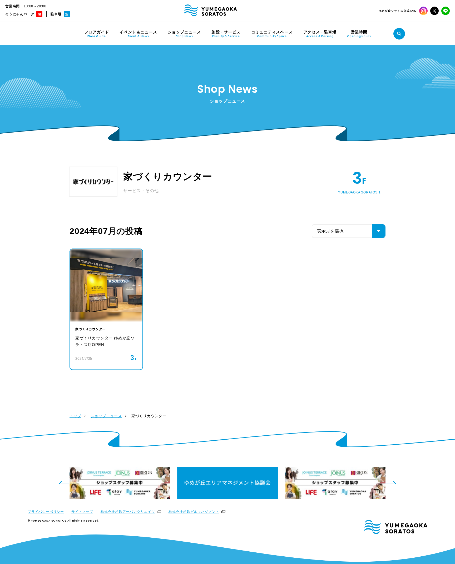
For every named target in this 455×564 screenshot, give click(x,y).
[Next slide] (386, 482)
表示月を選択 (330, 231)
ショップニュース (106, 416)
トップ (75, 416)
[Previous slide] (69, 482)
